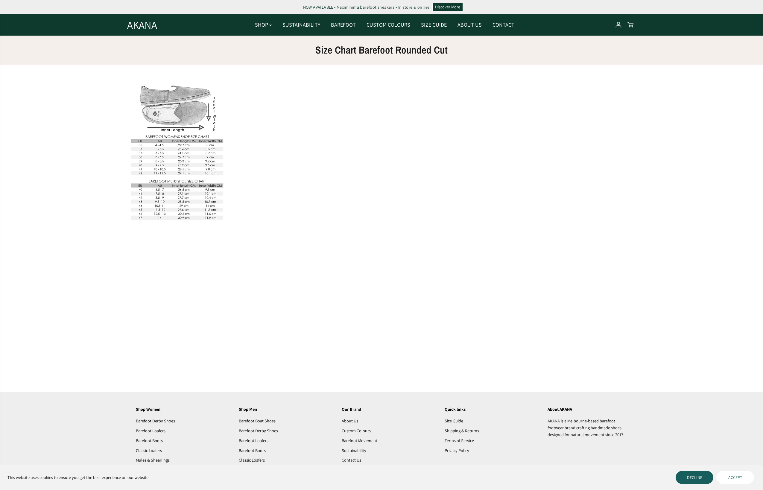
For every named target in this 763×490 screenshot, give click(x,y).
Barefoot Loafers (150, 430)
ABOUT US (470, 24)
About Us (350, 421)
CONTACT (503, 24)
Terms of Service (459, 440)
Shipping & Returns (462, 430)
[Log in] (618, 24)
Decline (694, 477)
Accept (735, 477)
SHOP (262, 24)
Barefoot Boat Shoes (257, 421)
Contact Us (351, 460)
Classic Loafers (149, 450)
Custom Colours (356, 430)
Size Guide (454, 421)
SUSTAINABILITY (301, 24)
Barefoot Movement (359, 440)
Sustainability (354, 450)
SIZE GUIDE (434, 24)
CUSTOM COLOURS (388, 24)
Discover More (447, 7)
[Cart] (630, 24)
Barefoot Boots (149, 440)
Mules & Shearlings (153, 460)
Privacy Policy (457, 450)
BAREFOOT (343, 24)
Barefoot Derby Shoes (155, 421)
